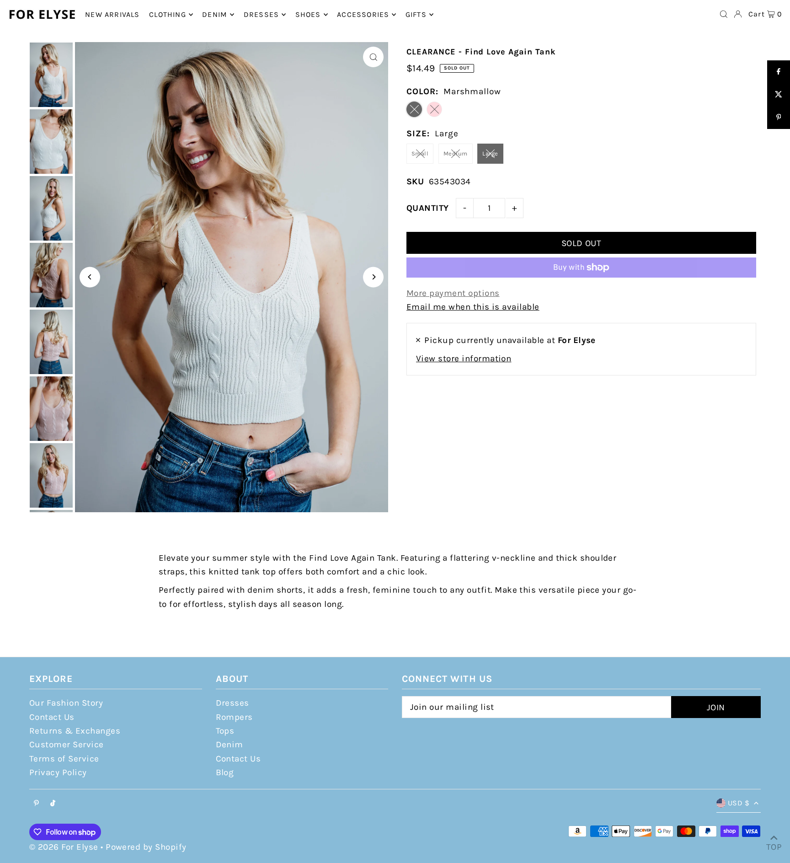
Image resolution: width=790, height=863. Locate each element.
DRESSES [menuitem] (261, 14)
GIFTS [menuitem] (416, 14)
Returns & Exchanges (74, 731)
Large (490, 153)
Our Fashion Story (66, 703)
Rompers (234, 717)
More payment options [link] (453, 293)
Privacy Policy (58, 772)
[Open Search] (723, 14)
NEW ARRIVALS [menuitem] (112, 14)
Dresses (232, 703)
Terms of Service (64, 759)
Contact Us (52, 717)
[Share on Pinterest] (778, 117)
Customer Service (66, 745)
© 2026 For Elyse (63, 847)
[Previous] (90, 277)
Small (419, 153)
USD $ (738, 803)
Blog (225, 772)
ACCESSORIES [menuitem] (363, 14)
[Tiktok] (52, 803)
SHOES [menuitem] (308, 14)
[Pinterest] (36, 803)
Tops (225, 731)
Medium (455, 153)
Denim (229, 745)
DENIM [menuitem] (214, 14)
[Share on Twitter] (778, 94)
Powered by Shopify (146, 847)
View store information (463, 359)
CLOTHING (167, 14)
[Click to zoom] (373, 57)
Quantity (427, 208)
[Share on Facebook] (778, 71)
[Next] (373, 277)
